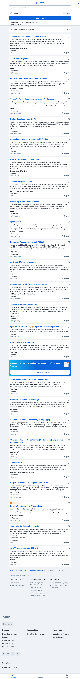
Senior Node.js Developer (21, 181)
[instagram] (8, 654)
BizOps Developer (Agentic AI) (23, 119)
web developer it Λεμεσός (38, 595)
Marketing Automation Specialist (24, 202)
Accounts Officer (17, 463)
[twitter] (13, 654)
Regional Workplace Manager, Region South (29, 483)
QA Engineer (15, 222)
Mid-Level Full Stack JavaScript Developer (28, 79)
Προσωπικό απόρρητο (9, 667)
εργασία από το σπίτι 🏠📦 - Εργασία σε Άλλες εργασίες (34, 327)
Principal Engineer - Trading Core (24, 159)
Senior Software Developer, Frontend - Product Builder (33, 99)
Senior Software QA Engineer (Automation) (28, 284)
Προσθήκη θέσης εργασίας (36, 634)
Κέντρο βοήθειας (8, 643)
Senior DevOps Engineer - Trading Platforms (29, 36)
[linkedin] (18, 654)
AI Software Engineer (19, 59)
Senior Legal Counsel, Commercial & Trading (29, 139)
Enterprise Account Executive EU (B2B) (27, 242)
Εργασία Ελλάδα (8, 646)
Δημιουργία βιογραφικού (40, 372)
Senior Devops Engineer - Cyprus (24, 304)
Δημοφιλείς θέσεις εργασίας (59, 583)
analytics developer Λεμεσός (39, 593)
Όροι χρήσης (6, 663)
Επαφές (5, 637)
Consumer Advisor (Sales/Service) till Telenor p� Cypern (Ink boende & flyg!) (36, 441)
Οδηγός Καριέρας (59, 637)
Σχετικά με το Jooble (9, 634)
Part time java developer (17, 585)
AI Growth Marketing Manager (23, 262)
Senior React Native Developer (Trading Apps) (30, 420)
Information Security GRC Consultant (26, 506)
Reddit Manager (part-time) (22, 342)
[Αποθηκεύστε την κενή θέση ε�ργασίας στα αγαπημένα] (69, 202)
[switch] (68, 30)
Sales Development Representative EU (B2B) (29, 379)
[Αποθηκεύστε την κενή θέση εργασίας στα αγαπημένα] (69, 37)
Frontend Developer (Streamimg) (24, 400)
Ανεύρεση (40, 18)
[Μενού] (3, 3)
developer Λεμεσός (36, 587)
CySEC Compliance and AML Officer (25, 548)
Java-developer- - (15, 583)
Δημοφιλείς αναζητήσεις (19, 575)
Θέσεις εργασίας (8, 640)
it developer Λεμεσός (36, 590)
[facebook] (3, 654)
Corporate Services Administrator (25, 526)
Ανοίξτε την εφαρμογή (70, 3)
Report (67, 53)
